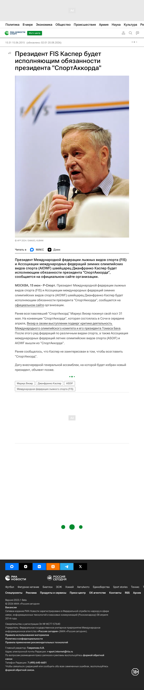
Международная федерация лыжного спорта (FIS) (45, 389)
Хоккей (69, 587)
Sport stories (120, 587)
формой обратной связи (19, 670)
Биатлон (48, 587)
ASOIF (69, 383)
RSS (127, 592)
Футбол (9, 587)
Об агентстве (97, 592)
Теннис (135, 587)
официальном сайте (29, 305)
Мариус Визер (25, 383)
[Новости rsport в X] (80, 566)
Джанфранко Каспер (49, 383)
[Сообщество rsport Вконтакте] (39, 566)
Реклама (31, 592)
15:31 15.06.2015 (15, 42)
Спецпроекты (13, 592)
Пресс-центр (78, 592)
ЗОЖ (59, 587)
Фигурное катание (28, 587)
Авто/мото (83, 587)
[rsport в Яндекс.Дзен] (25, 566)
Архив (137, 592)
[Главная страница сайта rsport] (23, 33)
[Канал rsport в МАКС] (12, 566)
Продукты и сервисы (53, 592)
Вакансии (11, 607)
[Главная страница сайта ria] (6, 33)
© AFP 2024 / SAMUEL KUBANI (29, 240)
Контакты (115, 592)
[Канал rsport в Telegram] (66, 566)
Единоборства (101, 587)
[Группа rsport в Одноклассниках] (53, 566)
